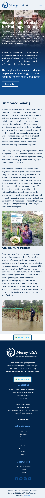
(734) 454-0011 (26, 404)
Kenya (23, 454)
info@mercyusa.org (25, 413)
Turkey (23, 452)
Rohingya (23, 434)
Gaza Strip (23, 431)
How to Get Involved (23, 466)
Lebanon (23, 437)
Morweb (27, 495)
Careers (23, 469)
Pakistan (23, 440)
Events (23, 472)
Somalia (23, 446)
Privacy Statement (23, 419)
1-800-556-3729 (19, 410)
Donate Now (10, 84)
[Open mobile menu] (41, 5)
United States (23, 449)
